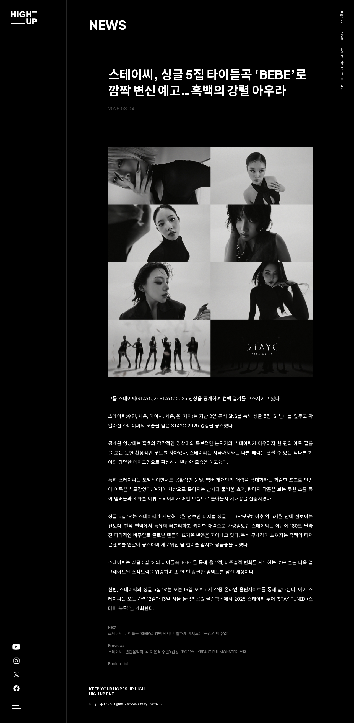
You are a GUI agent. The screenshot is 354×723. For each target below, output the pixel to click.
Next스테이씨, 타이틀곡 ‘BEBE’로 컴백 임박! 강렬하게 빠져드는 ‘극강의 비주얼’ (168, 630)
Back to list (118, 664)
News (107, 24)
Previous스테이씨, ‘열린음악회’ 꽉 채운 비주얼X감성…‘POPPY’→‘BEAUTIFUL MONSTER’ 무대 (177, 649)
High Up (342, 17)
